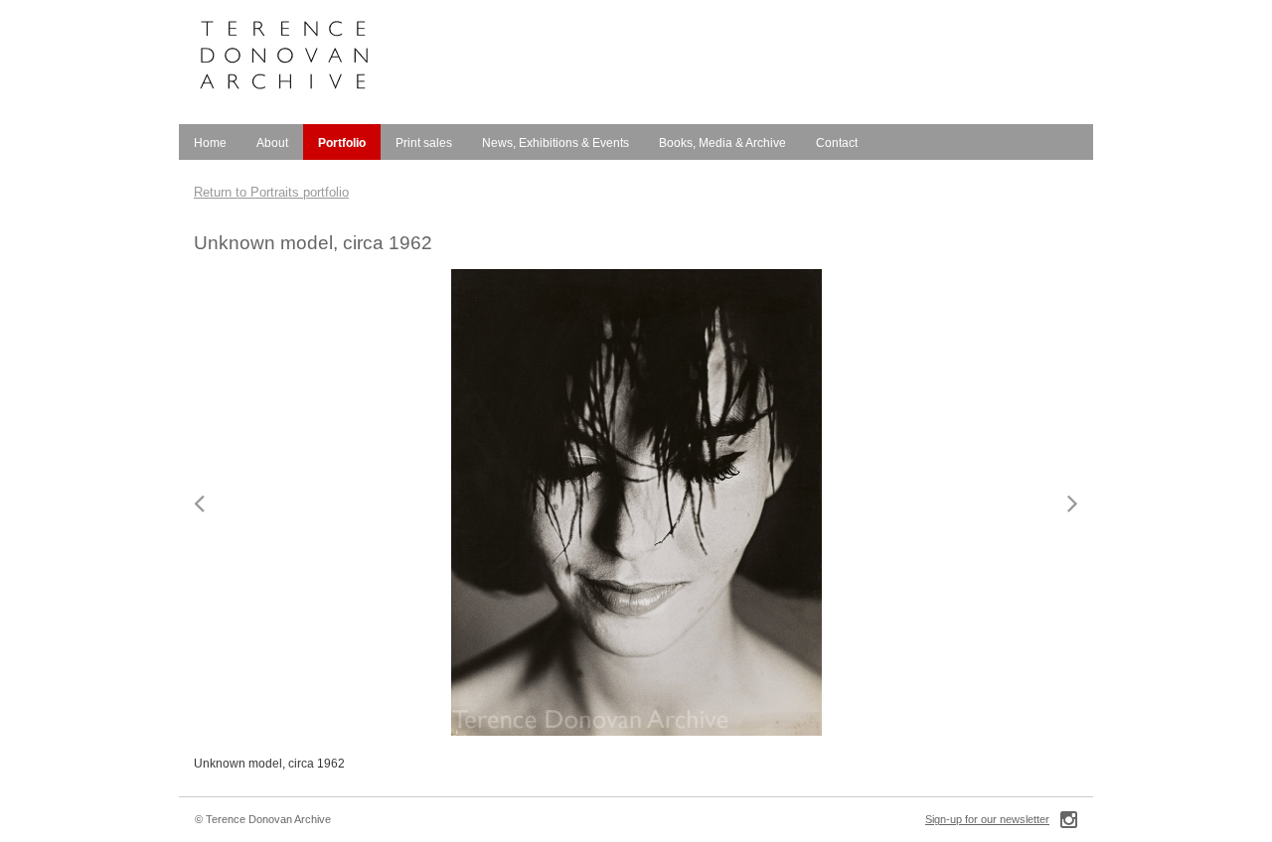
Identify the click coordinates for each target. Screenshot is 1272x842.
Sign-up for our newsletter (987, 819)
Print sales (424, 143)
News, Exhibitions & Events (555, 143)
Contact (837, 143)
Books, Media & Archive (722, 143)
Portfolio (342, 143)
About (272, 143)
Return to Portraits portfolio (271, 192)
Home (210, 143)
